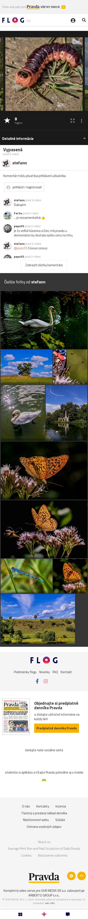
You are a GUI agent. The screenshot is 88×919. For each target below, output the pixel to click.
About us (44, 842)
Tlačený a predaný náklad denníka (44, 813)
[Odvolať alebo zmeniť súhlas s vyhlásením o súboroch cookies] (71, 876)
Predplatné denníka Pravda (57, 728)
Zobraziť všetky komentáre (44, 265)
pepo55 (19, 226)
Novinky (44, 672)
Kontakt (66, 672)
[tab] (44, 136)
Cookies (26, 855)
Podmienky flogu (25, 672)
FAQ (55, 672)
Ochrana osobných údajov (44, 826)
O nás (26, 806)
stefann (19, 200)
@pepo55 (20, 248)
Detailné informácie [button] (18, 139)
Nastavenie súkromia (52, 855)
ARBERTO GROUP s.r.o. (43, 895)
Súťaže (60, 820)
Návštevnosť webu (36, 820)
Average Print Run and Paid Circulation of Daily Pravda (44, 848)
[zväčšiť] (72, 121)
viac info (50, 903)
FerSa (18, 213)
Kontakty (42, 806)
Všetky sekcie (50, 7)
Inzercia (61, 806)
